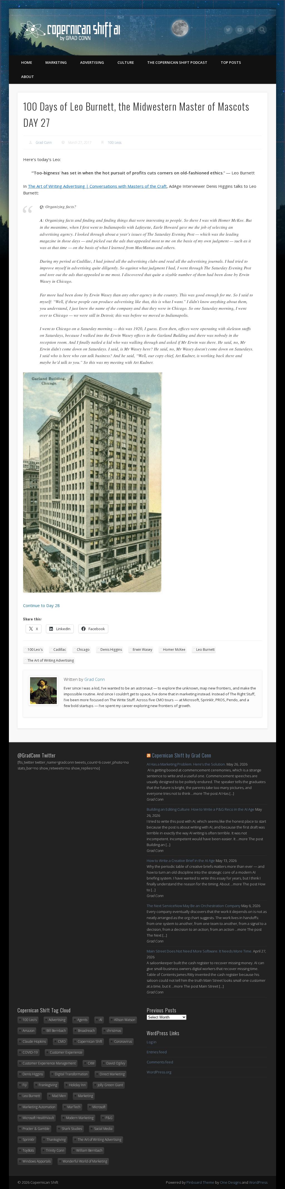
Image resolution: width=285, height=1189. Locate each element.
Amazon (29, 1030)
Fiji (25, 1085)
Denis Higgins (111, 649)
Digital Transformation (71, 1074)
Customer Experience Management (49, 1063)
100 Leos (114, 142)
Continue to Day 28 (41, 605)
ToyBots (28, 1150)
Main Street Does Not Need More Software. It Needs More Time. (199, 951)
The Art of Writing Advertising (51, 660)
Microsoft (98, 1107)
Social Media (103, 1128)
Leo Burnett (205, 649)
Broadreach (86, 1030)
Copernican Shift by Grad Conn (181, 755)
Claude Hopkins (34, 1041)
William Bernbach (89, 1150)
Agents (82, 1019)
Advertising (92, 62)
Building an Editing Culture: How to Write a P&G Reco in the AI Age (200, 809)
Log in (151, 1041)
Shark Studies (72, 1128)
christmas (114, 1030)
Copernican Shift (90, 1041)
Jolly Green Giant (110, 1085)
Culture (125, 62)
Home (26, 62)
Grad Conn (44, 142)
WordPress (258, 1182)
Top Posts (231, 62)
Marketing (56, 62)
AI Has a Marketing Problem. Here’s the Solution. (186, 764)
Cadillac (59, 649)
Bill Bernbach (56, 1030)
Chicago (83, 649)
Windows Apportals (37, 1161)
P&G (108, 1117)
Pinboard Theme (200, 1182)
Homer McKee (174, 649)
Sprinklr (29, 1139)
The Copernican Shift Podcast (177, 62)
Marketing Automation (39, 1107)
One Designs (230, 1182)
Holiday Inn (77, 1085)
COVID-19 (30, 1052)
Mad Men (59, 1095)
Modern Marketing (80, 1117)
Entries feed (157, 1051)
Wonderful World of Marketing (85, 1161)
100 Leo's (35, 649)
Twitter (228, 29)
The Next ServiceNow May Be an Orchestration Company (193, 905)
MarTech (73, 1107)
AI (100, 1019)
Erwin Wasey (142, 649)
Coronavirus (123, 1041)
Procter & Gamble (36, 1128)
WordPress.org (159, 1072)
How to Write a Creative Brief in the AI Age (181, 860)
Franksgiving (48, 1085)
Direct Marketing (112, 1074)
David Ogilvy (115, 1063)
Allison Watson (124, 1019)
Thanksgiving (56, 1139)
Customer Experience (66, 1052)
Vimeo (239, 29)
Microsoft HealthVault (38, 1117)
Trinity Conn (55, 1150)
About (27, 76)
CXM (91, 1063)
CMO (62, 1041)
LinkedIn (251, 29)
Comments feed (160, 1061)
